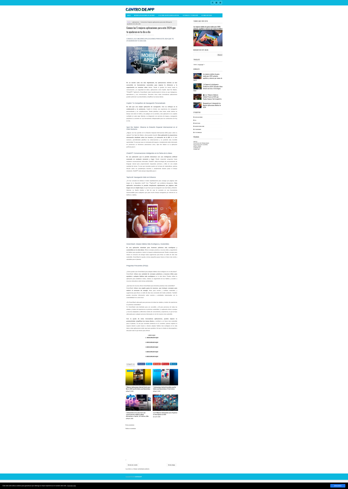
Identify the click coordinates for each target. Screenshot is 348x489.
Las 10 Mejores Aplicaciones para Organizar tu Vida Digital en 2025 (165, 413)
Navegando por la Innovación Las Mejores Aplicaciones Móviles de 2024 (212, 105)
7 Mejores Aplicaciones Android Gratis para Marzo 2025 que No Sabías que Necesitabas (138, 388)
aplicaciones (135, 22)
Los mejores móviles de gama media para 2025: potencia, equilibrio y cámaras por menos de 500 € (207, 28)
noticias (197, 123)
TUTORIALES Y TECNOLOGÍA (190, 15)
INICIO (129, 15)
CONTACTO (196, 147)
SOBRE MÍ (196, 149)
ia (195, 120)
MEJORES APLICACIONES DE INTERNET (144, 15)
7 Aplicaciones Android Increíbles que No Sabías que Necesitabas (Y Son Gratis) (164, 388)
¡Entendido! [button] (337, 485)
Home (129, 22)
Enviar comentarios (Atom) (141, 469)
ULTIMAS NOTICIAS (206, 15)
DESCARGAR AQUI (152, 337)
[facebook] (212, 2)
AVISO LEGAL (197, 146)
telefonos (198, 129)
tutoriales (198, 132)
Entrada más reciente (132, 465)
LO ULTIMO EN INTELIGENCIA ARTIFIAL (168, 15)
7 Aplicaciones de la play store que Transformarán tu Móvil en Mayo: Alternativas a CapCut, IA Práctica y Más (137, 414)
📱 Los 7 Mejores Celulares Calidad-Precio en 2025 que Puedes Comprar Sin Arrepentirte (212, 97)
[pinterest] (220, 2)
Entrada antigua (171, 465)
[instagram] (216, 2)
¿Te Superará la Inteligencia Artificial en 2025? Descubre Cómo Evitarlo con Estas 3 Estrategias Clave (207, 87)
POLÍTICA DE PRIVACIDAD (201, 143)
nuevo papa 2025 (199, 126)
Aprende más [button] (71, 485)
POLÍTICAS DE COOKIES (200, 144)
